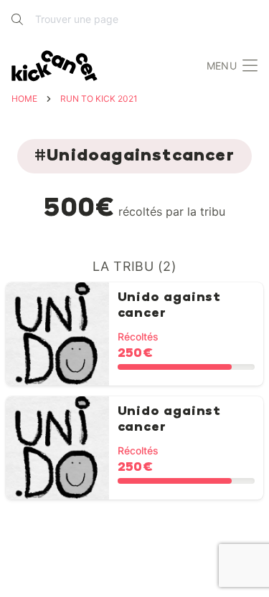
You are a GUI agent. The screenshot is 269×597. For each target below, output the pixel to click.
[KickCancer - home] (57, 66)
